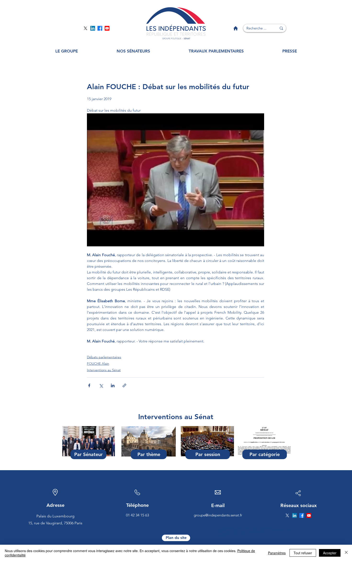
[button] (66, 51)
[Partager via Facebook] (89, 385)
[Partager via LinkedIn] (112, 385)
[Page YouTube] (107, 28)
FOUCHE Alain (98, 363)
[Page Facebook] (99, 28)
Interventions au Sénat (104, 370)
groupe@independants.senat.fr (218, 515)
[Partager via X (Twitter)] (101, 385)
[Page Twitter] (85, 28)
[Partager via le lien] (124, 385)
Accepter (329, 552)
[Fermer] (346, 553)
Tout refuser (303, 552)
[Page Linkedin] (92, 28)
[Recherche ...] (281, 28)
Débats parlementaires (104, 357)
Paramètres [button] (277, 552)
